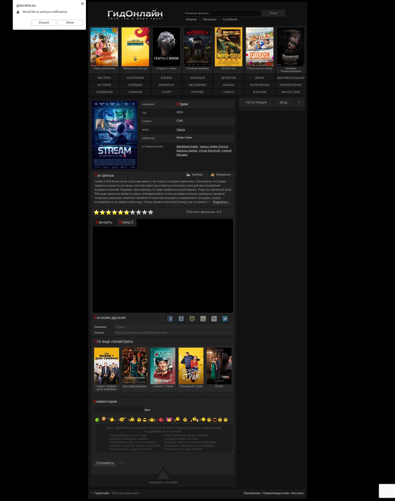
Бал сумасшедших (135, 386)
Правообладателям (276, 493)
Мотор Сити (228, 68)
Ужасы (180, 129)
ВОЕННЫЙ (197, 78)
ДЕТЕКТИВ (229, 78)
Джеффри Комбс (187, 146)
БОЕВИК (166, 78)
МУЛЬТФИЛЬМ (259, 85)
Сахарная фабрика (198, 68)
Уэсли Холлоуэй (209, 150)
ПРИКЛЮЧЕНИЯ (291, 85)
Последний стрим (191, 386)
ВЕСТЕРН (104, 78)
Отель (219, 386)
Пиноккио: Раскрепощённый (291, 69)
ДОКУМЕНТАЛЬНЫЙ (290, 78)
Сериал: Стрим (163, 386)
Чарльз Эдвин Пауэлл (214, 146)
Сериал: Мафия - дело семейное (107, 388)
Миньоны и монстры (135, 68)
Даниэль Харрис (187, 150)
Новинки (191, 19)
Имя (147, 410)
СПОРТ (166, 92)
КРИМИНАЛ (166, 85)
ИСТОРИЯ (104, 85)
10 (151, 212)
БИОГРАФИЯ (135, 78)
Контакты (297, 493)
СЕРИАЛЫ (135, 92)
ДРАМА (259, 78)
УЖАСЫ (228, 92)
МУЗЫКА (229, 85)
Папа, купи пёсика (104, 68)
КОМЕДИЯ (135, 85)
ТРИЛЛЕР (197, 92)
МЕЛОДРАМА (197, 85)
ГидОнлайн (102, 493)
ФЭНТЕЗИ (259, 92)
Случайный (229, 19)
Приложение (252, 493)
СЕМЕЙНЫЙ (104, 92)
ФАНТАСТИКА (291, 92)
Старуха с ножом (166, 68)
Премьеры (209, 19)
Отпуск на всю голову (259, 68)
